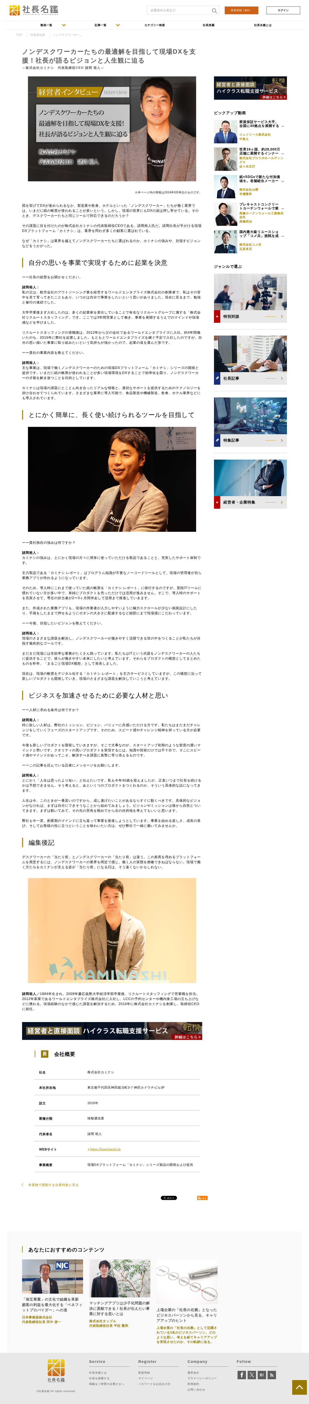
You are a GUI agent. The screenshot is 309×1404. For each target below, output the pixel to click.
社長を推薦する (99, 1378)
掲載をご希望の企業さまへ (106, 1384)
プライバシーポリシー (202, 1378)
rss (204, 1198)
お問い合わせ (196, 1389)
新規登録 (241, 10)
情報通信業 (37, 35)
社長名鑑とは (98, 1372)
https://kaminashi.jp (105, 1149)
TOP (19, 35)
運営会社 (193, 1372)
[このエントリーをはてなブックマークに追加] (262, 1375)
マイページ (145, 1378)
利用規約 (193, 1384)
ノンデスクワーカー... (68, 35)
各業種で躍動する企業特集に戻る (53, 1185)
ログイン (283, 10)
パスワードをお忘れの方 (154, 1384)
